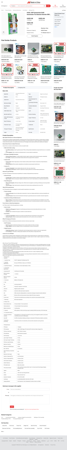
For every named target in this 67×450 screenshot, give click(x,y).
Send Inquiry (34, 36)
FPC (2, 417)
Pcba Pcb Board (43, 425)
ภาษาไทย (62, 440)
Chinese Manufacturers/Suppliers (22, 438)
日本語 (55, 440)
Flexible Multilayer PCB (5, 418)
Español (14, 440)
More (56, 26)
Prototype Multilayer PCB (18, 418)
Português (19, 440)
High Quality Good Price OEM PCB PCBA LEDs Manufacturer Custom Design (59, 123)
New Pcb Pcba (34, 425)
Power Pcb (19, 425)
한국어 (51, 440)
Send (12, 406)
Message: (7, 395)
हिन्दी (58, 440)
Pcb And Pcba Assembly (29, 428)
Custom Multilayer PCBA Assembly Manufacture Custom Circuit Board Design (59, 179)
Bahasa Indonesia (38, 442)
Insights (36, 439)
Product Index (60, 438)
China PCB (4, 425)
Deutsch (38, 440)
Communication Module (10, 417)
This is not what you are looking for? (17, 409)
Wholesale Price (39, 438)
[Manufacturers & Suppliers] (33, 2)
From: (7, 389)
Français (24, 440)
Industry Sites (46, 438)
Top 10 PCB (39, 428)
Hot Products (5, 438)
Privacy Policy (52, 444)
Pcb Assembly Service (17, 428)
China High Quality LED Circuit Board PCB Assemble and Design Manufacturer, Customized (59, 104)
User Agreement (41, 444)
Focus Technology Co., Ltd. (25, 444)
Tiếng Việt (31, 442)
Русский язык (29, 440)
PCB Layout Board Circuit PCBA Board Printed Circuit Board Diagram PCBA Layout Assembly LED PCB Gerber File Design (59, 160)
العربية (48, 440)
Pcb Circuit (11, 425)
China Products (12, 438)
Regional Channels (53, 438)
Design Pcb (26, 425)
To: (8, 392)
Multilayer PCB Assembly (39, 417)
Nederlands (43, 440)
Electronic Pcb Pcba (6, 428)
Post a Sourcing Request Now (32, 409)
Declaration (47, 444)
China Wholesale (32, 438)
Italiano (34, 440)
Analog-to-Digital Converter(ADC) (24, 417)
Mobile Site (31, 439)
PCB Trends (47, 428)
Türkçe (27, 442)
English (10, 440)
